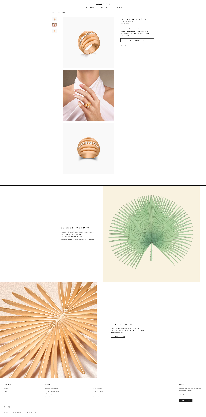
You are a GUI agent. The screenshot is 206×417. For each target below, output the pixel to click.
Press (94, 394)
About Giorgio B (97, 388)
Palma (5, 391)
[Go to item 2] (54, 25)
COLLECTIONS (103, 7)
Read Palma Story (118, 336)
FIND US (119, 7)
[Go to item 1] (54, 19)
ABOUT (112, 7)
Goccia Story (48, 397)
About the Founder (98, 391)
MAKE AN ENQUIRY (137, 40)
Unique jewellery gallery (51, 388)
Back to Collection (59, 12)
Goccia (6, 388)
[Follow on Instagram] (4, 407)
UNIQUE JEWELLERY (90, 7)
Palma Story (48, 394)
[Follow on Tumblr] (9, 407)
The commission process (52, 391)
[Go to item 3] (54, 31)
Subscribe (185, 400)
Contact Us (96, 397)
